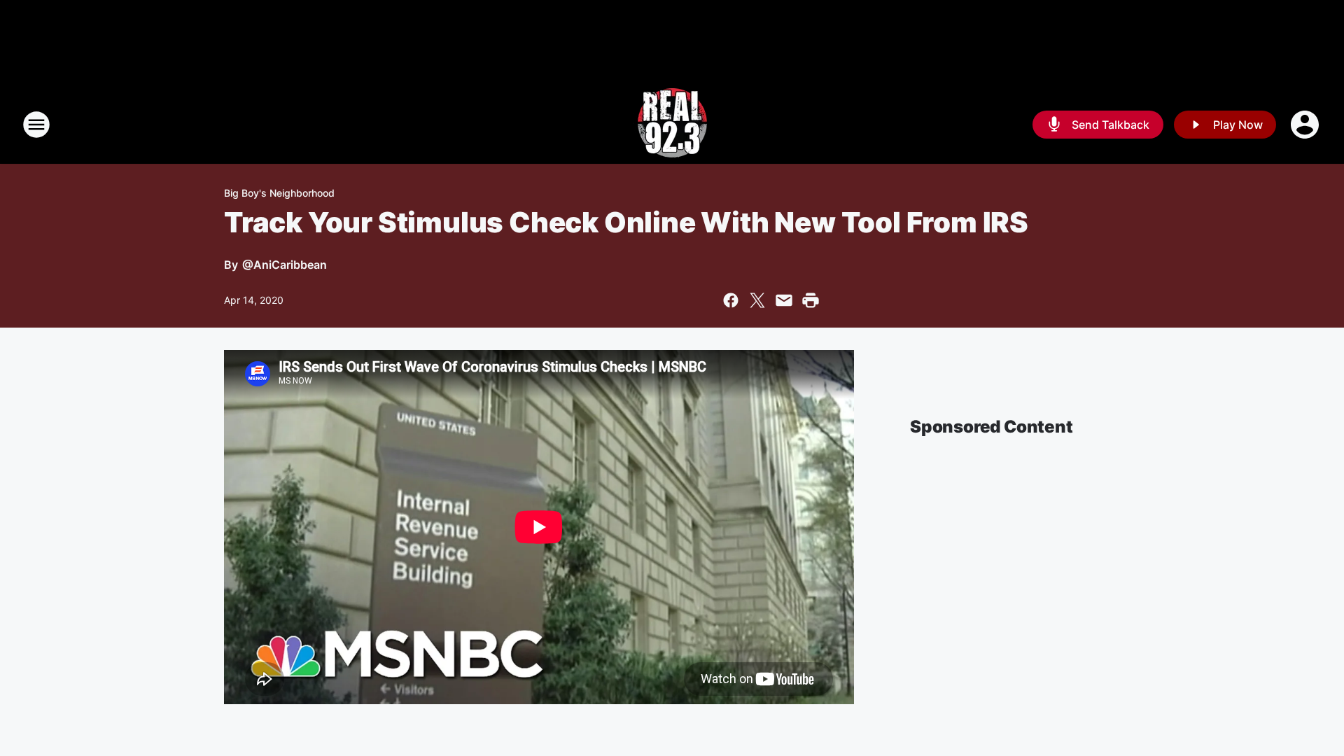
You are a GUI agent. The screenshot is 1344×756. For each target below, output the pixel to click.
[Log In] (1306, 125)
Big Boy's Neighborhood (279, 193)
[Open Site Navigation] (36, 125)
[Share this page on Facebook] (731, 300)
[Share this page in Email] (784, 300)
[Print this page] (810, 300)
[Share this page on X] (757, 300)
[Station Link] (672, 124)
